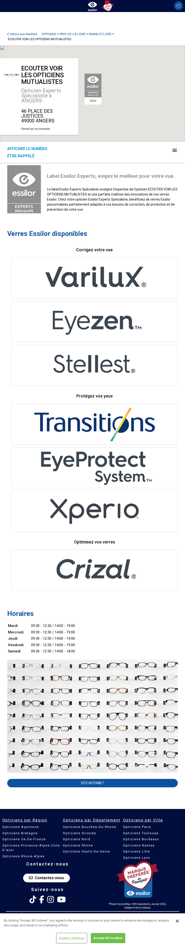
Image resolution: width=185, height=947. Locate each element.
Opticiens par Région (24, 820)
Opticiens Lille (136, 851)
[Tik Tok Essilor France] (32, 900)
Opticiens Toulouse (141, 833)
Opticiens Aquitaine (20, 827)
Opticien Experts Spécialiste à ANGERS (41, 96)
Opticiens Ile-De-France (24, 839)
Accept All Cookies (108, 938)
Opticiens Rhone (78, 845)
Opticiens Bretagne (20, 833)
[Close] (177, 921)
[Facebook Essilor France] (41, 900)
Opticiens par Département (91, 820)
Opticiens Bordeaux (141, 839)
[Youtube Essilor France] (61, 900)
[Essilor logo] (92, 5)
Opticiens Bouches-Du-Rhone (89, 827)
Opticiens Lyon (136, 857)
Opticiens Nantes (139, 845)
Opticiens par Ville (143, 820)
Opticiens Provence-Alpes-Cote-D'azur (31, 848)
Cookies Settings (72, 938)
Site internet (92, 783)
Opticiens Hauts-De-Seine (86, 851)
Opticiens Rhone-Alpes (23, 856)
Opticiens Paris (137, 827)
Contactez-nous (49, 878)
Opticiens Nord (77, 839)
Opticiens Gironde (79, 833)
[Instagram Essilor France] (50, 900)
